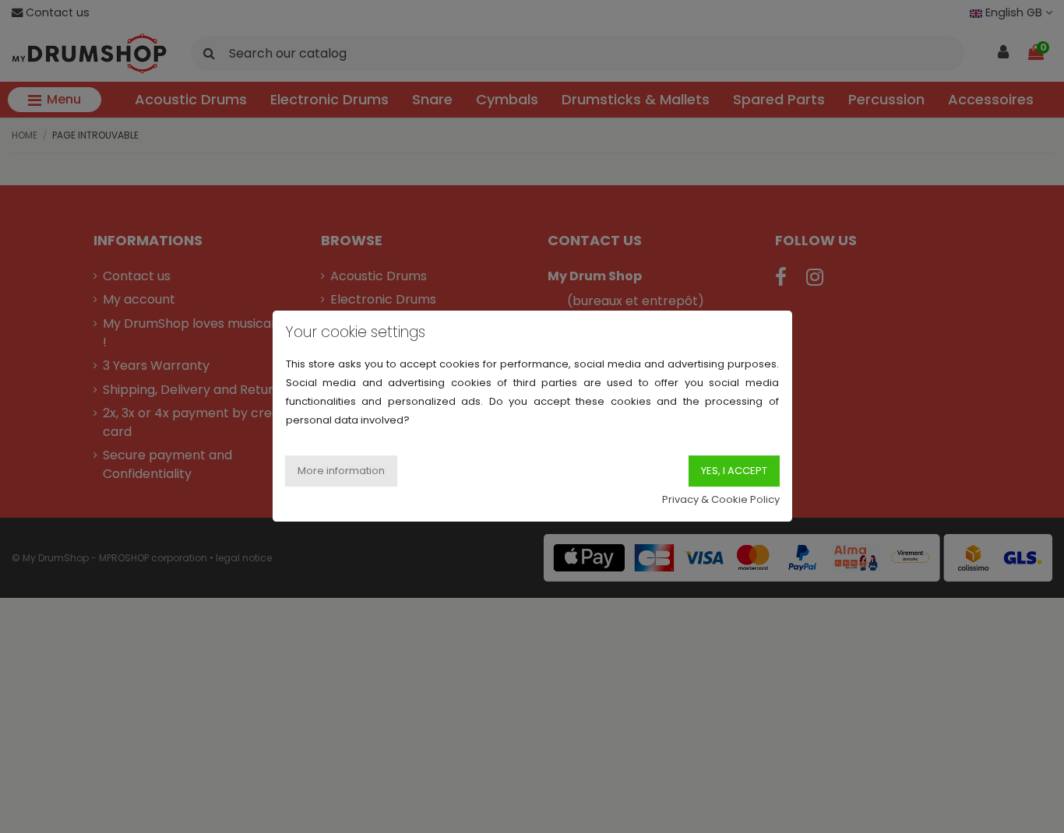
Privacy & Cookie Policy (721, 500)
